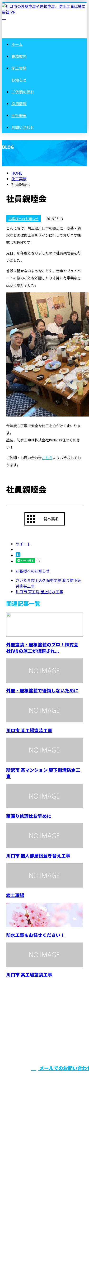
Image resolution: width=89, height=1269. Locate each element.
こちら (47, 457)
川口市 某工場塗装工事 (29, 730)
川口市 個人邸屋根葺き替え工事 (38, 855)
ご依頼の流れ (22, 92)
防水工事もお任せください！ (35, 935)
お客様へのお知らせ (23, 218)
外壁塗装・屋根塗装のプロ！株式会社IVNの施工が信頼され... (42, 647)
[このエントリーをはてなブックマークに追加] (18, 555)
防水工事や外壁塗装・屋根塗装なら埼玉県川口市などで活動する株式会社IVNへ (43, 1178)
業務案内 (19, 56)
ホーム (17, 44)
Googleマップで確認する (25, 1213)
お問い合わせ (22, 127)
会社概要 (19, 115)
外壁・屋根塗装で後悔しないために (42, 690)
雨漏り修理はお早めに (28, 816)
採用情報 (19, 103)
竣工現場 (15, 895)
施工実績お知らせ (23, 1133)
